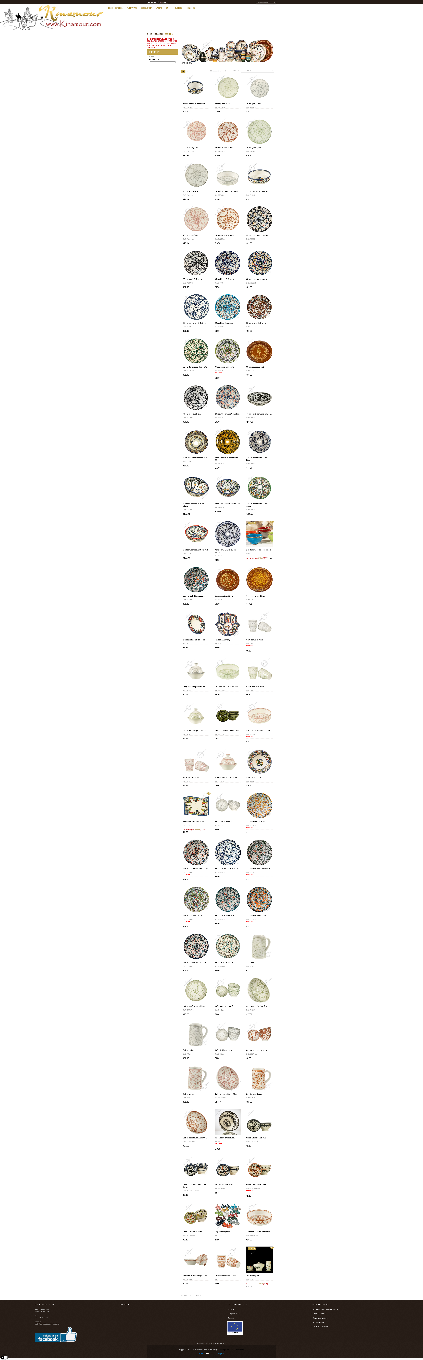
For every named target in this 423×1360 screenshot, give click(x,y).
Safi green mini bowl (224, 1006)
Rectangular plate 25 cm (193, 821)
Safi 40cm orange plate (256, 915)
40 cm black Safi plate (192, 414)
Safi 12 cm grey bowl (224, 821)
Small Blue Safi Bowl (224, 1185)
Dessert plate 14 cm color (194, 640)
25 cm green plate (254, 147)
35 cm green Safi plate (224, 367)
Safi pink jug (188, 1094)
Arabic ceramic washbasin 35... (226, 459)
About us (231, 1309)
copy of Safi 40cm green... (194, 596)
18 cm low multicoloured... (194, 103)
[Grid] (183, 71)
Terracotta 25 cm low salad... (258, 1232)
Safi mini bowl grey (223, 1050)
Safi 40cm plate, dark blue (194, 962)
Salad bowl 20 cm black (225, 1138)
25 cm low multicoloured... (258, 191)
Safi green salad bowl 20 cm (258, 1006)
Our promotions (234, 1314)
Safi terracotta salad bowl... (195, 1138)
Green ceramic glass (255, 687)
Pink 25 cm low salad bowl (258, 730)
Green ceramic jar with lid (194, 730)
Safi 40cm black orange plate (195, 868)
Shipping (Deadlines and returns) (326, 1309)
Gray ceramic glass (254, 640)
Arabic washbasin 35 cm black (193, 505)
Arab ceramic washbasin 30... (196, 458)
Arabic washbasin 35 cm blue (227, 504)
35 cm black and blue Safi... (258, 235)
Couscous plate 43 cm (255, 596)
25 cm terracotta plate (224, 235)
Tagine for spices (222, 1232)
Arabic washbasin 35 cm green (257, 505)
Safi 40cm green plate (192, 915)
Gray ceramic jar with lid (194, 687)
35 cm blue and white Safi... (195, 323)
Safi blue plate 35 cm (224, 962)
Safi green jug (252, 962)
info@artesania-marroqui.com (47, 1324)
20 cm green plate (222, 103)
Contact (231, 1318)
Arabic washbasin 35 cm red (195, 550)
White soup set (253, 1275)
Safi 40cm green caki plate (258, 868)
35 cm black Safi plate (192, 279)
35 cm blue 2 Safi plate (224, 279)
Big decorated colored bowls (258, 550)
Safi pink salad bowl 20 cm (226, 1094)
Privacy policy (318, 1322)
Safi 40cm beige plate (255, 821)
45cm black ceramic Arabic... (259, 414)
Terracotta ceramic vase (225, 1275)
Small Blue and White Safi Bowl (194, 1186)
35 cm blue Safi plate (224, 323)
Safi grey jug (188, 1050)
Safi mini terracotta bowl (257, 1050)
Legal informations (320, 1318)
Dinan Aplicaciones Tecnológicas (231, 1350)
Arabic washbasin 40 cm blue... (225, 551)
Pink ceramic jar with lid (226, 777)
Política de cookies (320, 1327)
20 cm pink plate (190, 147)
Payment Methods (320, 1314)
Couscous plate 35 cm (224, 596)
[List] (187, 71)
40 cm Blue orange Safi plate (227, 414)
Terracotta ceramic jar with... (196, 1275)
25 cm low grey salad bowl (226, 191)
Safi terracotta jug (254, 1094)
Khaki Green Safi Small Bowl (227, 730)
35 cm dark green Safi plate (195, 367)
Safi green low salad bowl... (195, 1006)
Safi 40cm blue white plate (226, 868)
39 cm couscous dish (255, 367)
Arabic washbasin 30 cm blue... (257, 459)
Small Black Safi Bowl (256, 1138)
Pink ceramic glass (191, 777)
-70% (208, 793)
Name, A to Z (258, 71)
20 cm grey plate (253, 103)
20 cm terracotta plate (224, 147)
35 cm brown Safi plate (256, 323)
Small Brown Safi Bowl (256, 1185)
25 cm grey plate (190, 191)
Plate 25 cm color (253, 777)
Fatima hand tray (222, 640)
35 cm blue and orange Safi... (258, 279)
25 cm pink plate (190, 235)
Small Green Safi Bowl (193, 1232)
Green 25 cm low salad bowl (227, 687)
